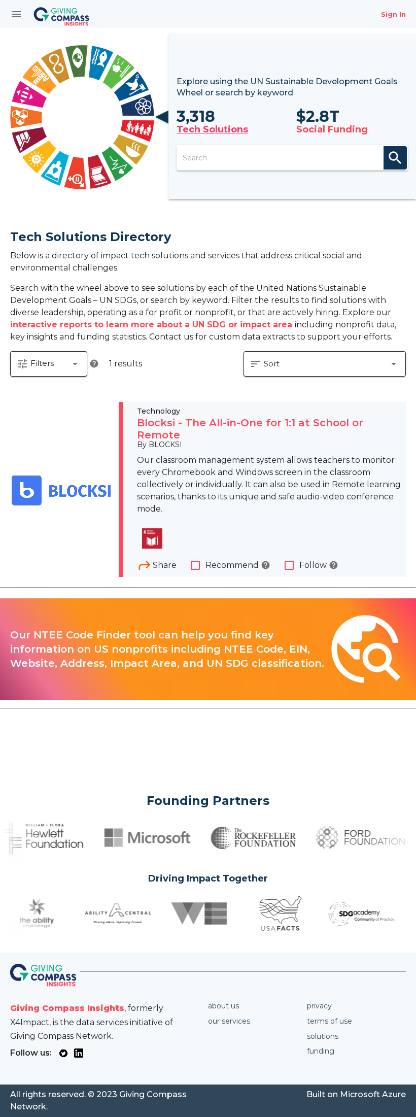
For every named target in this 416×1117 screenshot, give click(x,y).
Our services (229, 1021)
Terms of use (329, 1021)
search (395, 157)
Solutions (322, 1036)
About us (223, 1005)
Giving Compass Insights (67, 1008)
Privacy (319, 1005)
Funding (320, 1051)
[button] (48, 364)
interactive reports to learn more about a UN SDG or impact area (152, 324)
